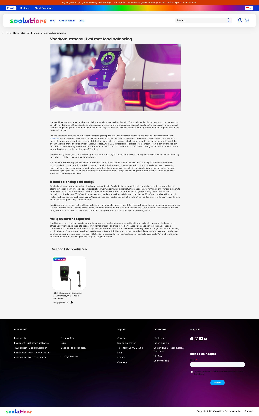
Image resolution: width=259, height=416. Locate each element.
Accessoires (67, 338)
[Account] (240, 20)
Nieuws (121, 357)
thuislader (54, 138)
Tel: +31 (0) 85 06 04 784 (130, 347)
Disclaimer (160, 338)
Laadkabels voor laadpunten (30, 357)
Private (11, 8)
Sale (63, 343)
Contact (122, 338)
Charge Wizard (69, 356)
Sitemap (249, 411)
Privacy (158, 356)
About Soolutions (44, 8)
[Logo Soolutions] (28, 20)
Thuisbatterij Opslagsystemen (30, 347)
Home (16, 33)
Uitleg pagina (161, 343)
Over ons (122, 362)
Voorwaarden (161, 360)
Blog (23, 33)
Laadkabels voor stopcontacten (32, 352)
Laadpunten (21, 338)
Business (25, 8)
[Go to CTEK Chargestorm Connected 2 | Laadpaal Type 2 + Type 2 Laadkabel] (69, 280)
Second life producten (73, 347)
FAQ (119, 352)
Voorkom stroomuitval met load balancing (46, 33)
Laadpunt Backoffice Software (31, 343)
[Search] (229, 20)
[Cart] (247, 20)
